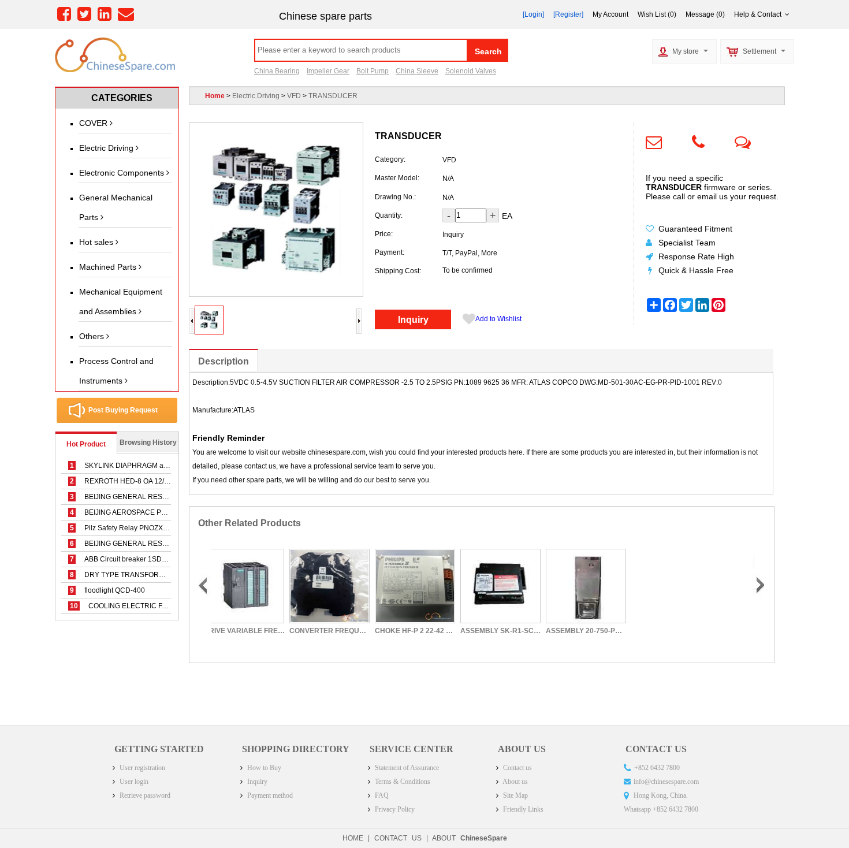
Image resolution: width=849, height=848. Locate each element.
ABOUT (469, 838)
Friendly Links (522, 809)
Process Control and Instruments (116, 370)
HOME (352, 838)
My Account (610, 14)
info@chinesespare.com (666, 782)
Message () (705, 14)
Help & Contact (759, 14)
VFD (294, 96)
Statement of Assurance (406, 768)
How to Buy (263, 768)
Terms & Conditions (401, 782)
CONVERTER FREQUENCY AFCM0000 (296, 631)
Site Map (514, 795)
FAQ (381, 795)
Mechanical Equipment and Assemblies (120, 301)
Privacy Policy (394, 809)
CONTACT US (398, 838)
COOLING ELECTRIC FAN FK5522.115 (140, 606)
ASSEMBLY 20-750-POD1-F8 (552, 631)
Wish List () (657, 14)
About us (514, 782)
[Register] (568, 14)
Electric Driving (107, 148)
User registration (141, 768)
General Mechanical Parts (115, 207)
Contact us (516, 768)
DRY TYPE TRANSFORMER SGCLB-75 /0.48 (149, 575)
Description (223, 361)
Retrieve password (144, 795)
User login (133, 782)
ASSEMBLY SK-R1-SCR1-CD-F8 (467, 631)
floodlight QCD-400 (107, 590)
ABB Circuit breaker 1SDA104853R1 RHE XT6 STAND (163, 559)
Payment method (269, 795)
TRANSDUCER (333, 96)
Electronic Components (122, 172)
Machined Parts (109, 266)
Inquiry (413, 320)
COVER (94, 123)
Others (92, 336)
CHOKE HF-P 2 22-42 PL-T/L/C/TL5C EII (381, 631)
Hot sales (97, 242)
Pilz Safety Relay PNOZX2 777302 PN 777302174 (156, 528)
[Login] (533, 14)
